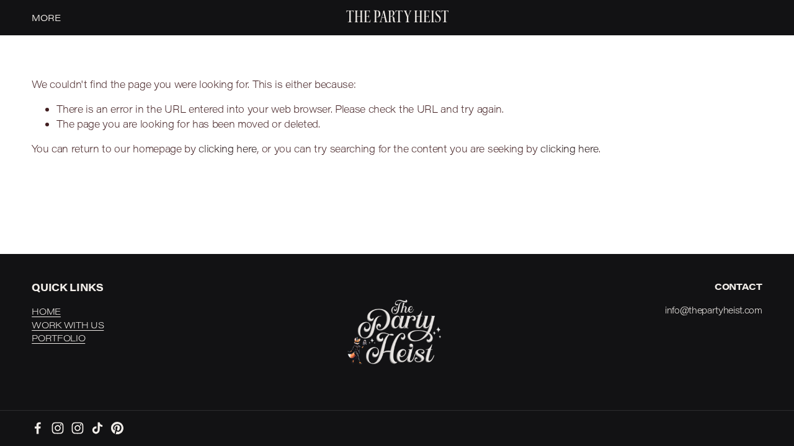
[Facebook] (38, 428)
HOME (46, 311)
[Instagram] (57, 428)
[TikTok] (97, 428)
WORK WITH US (68, 325)
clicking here (227, 148)
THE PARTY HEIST (397, 17)
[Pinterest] (117, 428)
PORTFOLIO (58, 338)
